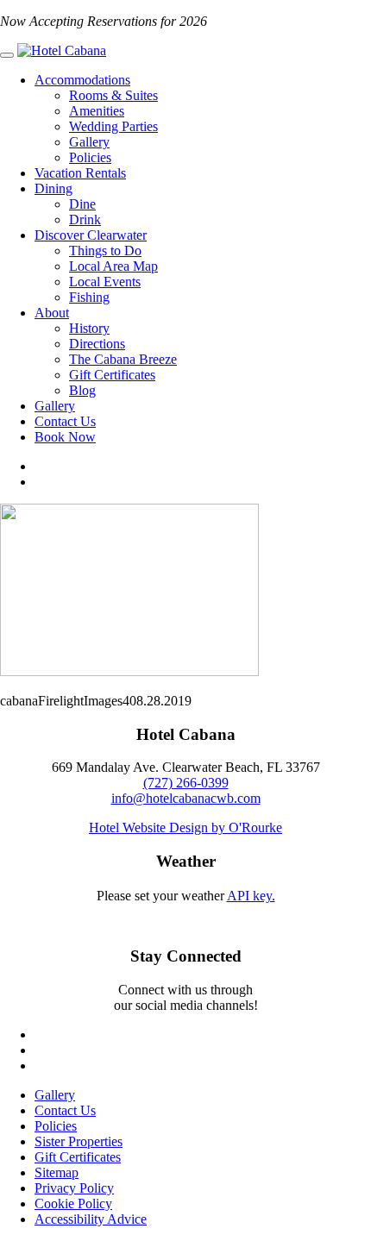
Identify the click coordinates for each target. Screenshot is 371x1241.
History (89, 328)
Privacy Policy (74, 1188)
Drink (85, 219)
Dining (53, 188)
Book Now (65, 436)
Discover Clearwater (91, 235)
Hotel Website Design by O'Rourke (185, 827)
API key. (251, 895)
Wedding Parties (113, 126)
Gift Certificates (112, 374)
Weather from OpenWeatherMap (185, 911)
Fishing (89, 297)
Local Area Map (113, 266)
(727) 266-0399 (186, 782)
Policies (90, 157)
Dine (82, 204)
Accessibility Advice (91, 1219)
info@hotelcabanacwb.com (186, 798)
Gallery (89, 142)
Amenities (96, 110)
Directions (97, 343)
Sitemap (57, 1172)
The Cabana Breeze (123, 359)
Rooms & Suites (113, 95)
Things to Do (105, 250)
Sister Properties (79, 1141)
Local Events (105, 281)
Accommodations (82, 79)
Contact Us (65, 421)
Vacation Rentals (80, 173)
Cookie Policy (73, 1203)
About (52, 312)
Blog (82, 390)
